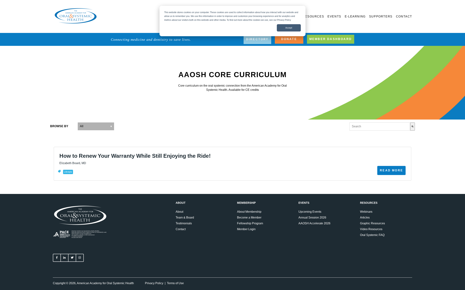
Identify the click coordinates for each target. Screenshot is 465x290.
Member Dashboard (330, 39)
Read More (391, 170)
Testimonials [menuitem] (184, 223)
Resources (313, 16)
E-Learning (355, 16)
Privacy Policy (154, 283)
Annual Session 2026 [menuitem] (312, 217)
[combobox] (379, 126)
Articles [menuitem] (365, 217)
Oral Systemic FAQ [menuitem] (372, 235)
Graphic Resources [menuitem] (372, 223)
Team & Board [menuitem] (185, 217)
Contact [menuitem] (181, 229)
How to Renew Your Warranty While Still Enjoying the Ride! (135, 156)
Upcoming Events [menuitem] (309, 211)
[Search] (412, 126)
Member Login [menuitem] (246, 229)
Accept (288, 28)
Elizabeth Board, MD (72, 163)
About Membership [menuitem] (249, 211)
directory (257, 39)
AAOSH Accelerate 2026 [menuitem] (314, 223)
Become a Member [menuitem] (249, 217)
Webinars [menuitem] (366, 211)
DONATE (289, 39)
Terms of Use (175, 283)
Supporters (381, 16)
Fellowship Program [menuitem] (250, 223)
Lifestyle (68, 172)
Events (334, 16)
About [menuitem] (179, 211)
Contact (404, 16)
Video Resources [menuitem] (371, 229)
